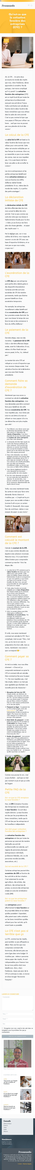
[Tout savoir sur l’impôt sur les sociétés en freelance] (25, 1081)
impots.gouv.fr (11, 710)
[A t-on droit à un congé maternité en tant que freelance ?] (25, 1094)
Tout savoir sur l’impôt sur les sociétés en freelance (10, 1082)
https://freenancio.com (9, 1068)
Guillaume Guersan (15, 1064)
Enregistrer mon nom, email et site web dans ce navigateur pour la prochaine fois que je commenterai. (17, 1030)
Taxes (5, 1079)
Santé (5, 1091)
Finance (6, 1104)
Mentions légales (27, 1164)
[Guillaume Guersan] (17, 1053)
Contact (20, 1164)
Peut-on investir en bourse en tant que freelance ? (9, 1107)
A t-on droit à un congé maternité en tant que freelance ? (11, 1095)
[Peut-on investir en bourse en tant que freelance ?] (25, 1107)
